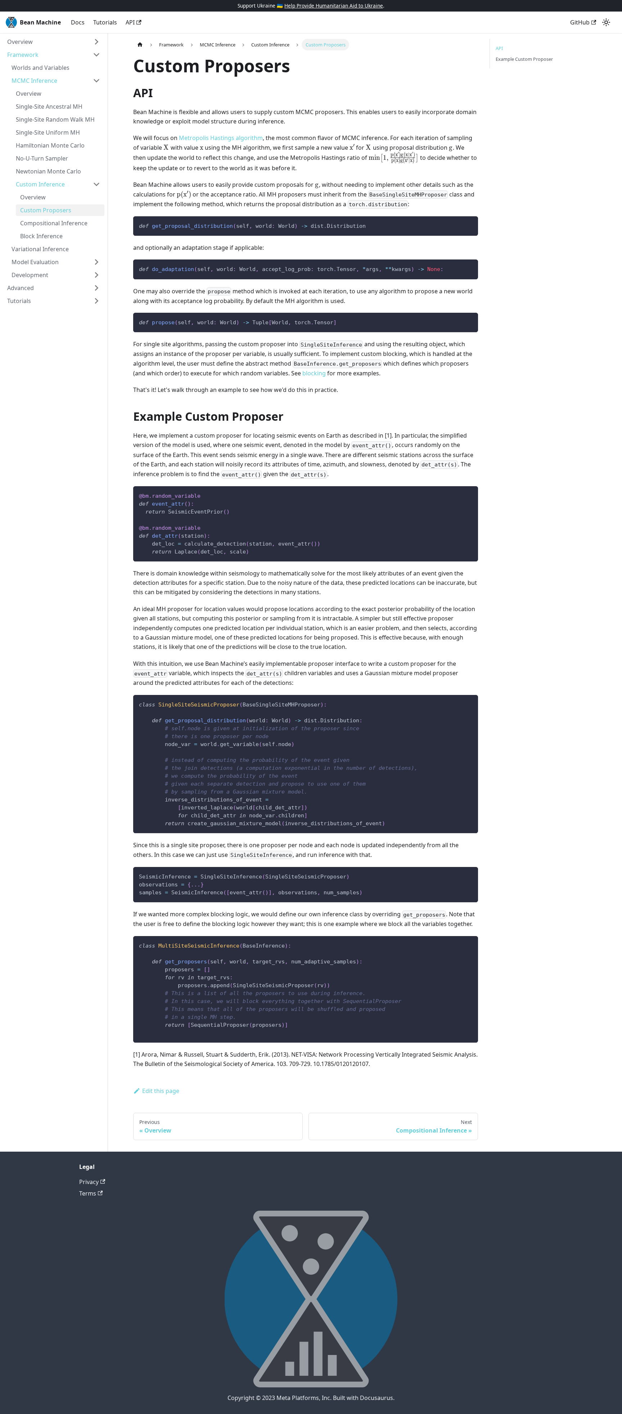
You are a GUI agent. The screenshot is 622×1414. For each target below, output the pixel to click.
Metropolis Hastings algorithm (221, 138)
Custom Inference (40, 184)
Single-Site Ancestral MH (49, 106)
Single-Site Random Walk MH (55, 119)
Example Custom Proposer (524, 59)
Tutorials (105, 22)
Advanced (20, 288)
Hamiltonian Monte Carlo (50, 145)
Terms (87, 1193)
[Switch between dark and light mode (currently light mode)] (606, 22)
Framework (23, 55)
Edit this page (160, 1091)
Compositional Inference (53, 223)
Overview (20, 42)
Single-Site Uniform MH (48, 132)
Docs (78, 22)
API (130, 22)
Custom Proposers (45, 210)
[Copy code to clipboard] (469, 225)
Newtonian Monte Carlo (48, 171)
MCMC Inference (34, 81)
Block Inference (41, 236)
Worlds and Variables (40, 68)
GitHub (580, 22)
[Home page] (140, 44)
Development (30, 275)
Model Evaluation (35, 262)
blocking (314, 373)
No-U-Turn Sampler (42, 158)
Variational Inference (40, 249)
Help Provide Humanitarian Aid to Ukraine (333, 5)
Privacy (89, 1182)
